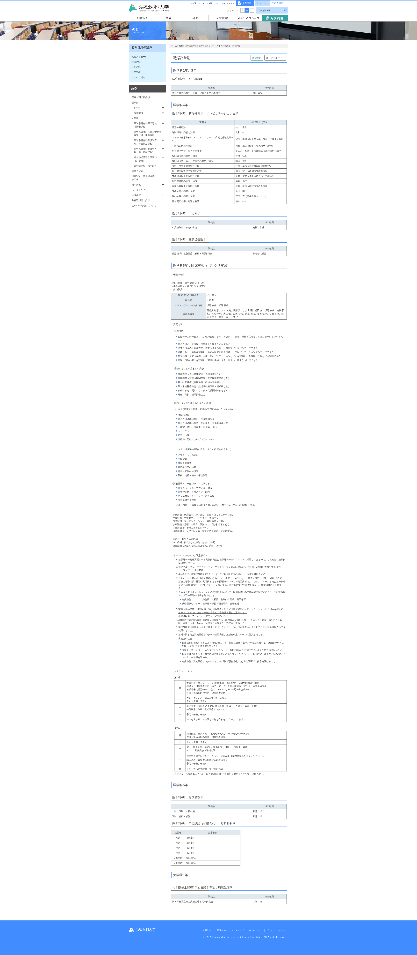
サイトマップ (228, 3)
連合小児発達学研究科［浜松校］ (145, 159)
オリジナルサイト (275, 57)
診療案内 (256, 57)
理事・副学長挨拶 (141, 97)
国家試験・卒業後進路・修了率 (144, 178)
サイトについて (255, 930)
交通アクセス (198, 3)
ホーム (174, 46)
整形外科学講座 (223, 46)
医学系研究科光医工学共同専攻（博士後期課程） (147, 133)
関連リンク (222, 930)
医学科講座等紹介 (207, 46)
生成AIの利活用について (144, 205)
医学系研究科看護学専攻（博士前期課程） (145, 142)
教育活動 (136, 61)
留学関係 (136, 184)
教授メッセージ (139, 56)
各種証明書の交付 (141, 200)
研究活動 (136, 66)
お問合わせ (213, 3)
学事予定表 (137, 170)
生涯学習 (136, 195)
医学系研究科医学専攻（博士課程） (145, 125)
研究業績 (136, 72)
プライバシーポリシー (276, 930)
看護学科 (138, 112)
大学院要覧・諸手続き (145, 165)
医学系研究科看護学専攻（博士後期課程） (145, 150)
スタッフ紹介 (138, 77)
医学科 (137, 107)
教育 (181, 46)
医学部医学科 (191, 46)
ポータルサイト (140, 189)
